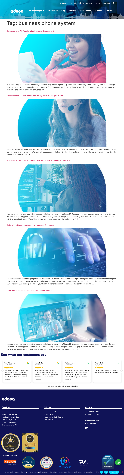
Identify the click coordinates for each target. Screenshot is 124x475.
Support (98, 11)
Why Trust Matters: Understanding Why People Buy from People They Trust (39, 160)
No (106, 472)
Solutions (52, 11)
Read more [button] (7, 380)
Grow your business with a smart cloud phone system (29, 291)
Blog (63, 11)
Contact (108, 11)
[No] (121, 472)
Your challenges (35, 11)
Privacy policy (114, 472)
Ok (101, 472)
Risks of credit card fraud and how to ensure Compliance (30, 225)
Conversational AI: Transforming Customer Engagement (30, 31)
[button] (121, 371)
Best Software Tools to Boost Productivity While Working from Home (36, 96)
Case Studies (85, 11)
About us (72, 11)
